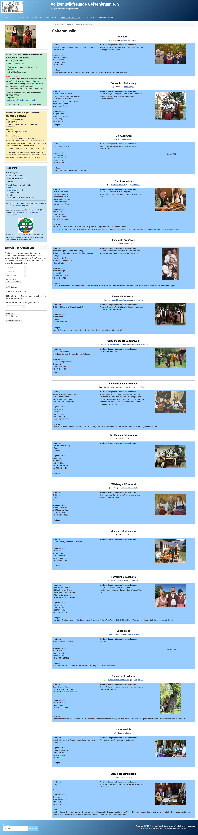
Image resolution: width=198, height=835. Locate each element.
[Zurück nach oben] (194, 831)
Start (7, 17)
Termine (35, 17)
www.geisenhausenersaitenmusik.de (113, 344)
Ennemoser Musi (110, 666)
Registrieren (9, 313)
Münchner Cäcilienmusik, (15, 190)
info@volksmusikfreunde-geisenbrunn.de (21, 100)
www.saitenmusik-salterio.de (118, 680)
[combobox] (15, 828)
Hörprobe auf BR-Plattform (138, 387)
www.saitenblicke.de (116, 634)
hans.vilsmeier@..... (135, 634)
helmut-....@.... (138, 300)
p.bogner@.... (135, 185)
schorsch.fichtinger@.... (129, 40)
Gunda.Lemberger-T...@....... (141, 344)
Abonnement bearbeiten (13, 320)
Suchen (6, 825)
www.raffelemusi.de (118, 185)
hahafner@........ (129, 777)
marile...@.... (129, 244)
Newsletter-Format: (10, 279)
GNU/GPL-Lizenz (162, 828)
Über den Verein (19, 17)
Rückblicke (49, 17)
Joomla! (139, 828)
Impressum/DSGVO (106, 17)
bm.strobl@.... (129, 87)
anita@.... (129, 139)
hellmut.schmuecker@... (129, 488)
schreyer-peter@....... (118, 387)
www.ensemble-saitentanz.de (118, 300)
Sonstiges (88, 17)
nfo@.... (129, 733)
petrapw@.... (138, 680)
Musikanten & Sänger (69, 17)
